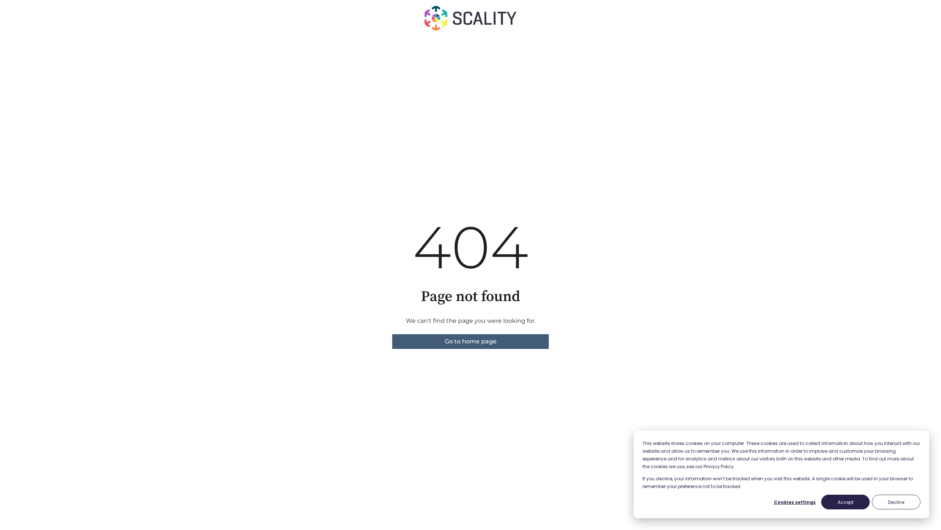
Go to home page (471, 341)
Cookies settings (795, 502)
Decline (896, 502)
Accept (846, 502)
